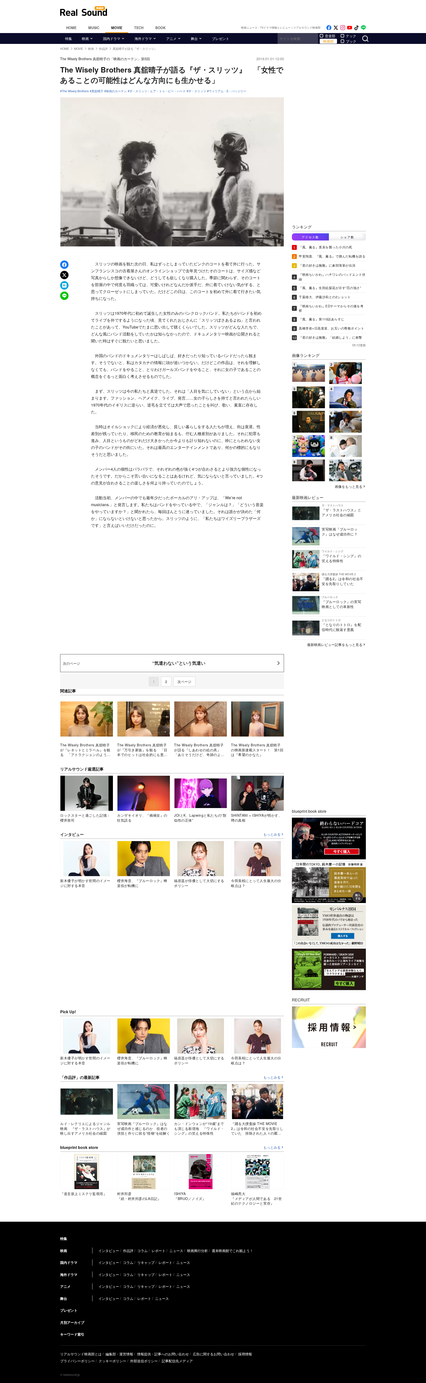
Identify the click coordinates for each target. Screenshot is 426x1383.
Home (71, 27)
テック (351, 35)
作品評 (128, 1250)
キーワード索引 (72, 1334)
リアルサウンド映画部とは (81, 1353)
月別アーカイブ (72, 1322)
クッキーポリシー (112, 1360)
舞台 (194, 38)
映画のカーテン (116, 91)
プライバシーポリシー (77, 1360)
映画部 (328, 41)
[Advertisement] (246, 11)
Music (93, 27)
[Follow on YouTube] (349, 27)
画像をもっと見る (348, 486)
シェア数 (347, 237)
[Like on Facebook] (328, 27)
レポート (158, 1250)
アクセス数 (310, 237)
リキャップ (146, 1262)
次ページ (184, 681)
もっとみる (272, 834)
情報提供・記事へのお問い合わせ (163, 1353)
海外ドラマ (143, 38)
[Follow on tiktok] (356, 27)
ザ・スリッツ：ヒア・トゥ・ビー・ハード (157, 91)
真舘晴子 (97, 91)
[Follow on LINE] (363, 27)
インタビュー (108, 1250)
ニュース (176, 1250)
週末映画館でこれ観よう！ (232, 1250)
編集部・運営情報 (119, 1353)
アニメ (171, 38)
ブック (351, 41)
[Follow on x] (335, 27)
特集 (68, 38)
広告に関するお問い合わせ (213, 1353)
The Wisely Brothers (75, 91)
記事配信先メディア (177, 1360)
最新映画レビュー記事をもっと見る (334, 644)
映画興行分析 (197, 1250)
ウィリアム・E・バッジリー (227, 91)
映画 (85, 38)
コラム (142, 1250)
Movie (116, 27)
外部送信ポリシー (144, 1360)
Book (160, 27)
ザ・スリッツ (197, 91)
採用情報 (245, 1353)
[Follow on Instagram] (342, 27)
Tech (138, 27)
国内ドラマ (111, 38)
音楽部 (330, 35)
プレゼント (220, 38)
